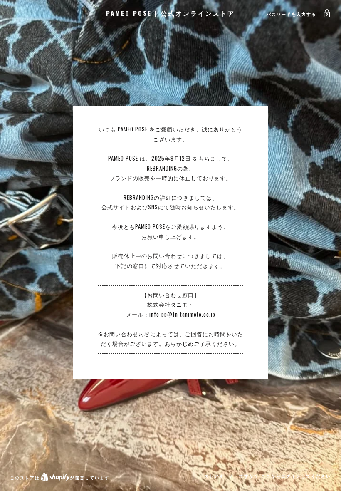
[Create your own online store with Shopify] (55, 477)
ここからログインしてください (296, 476)
